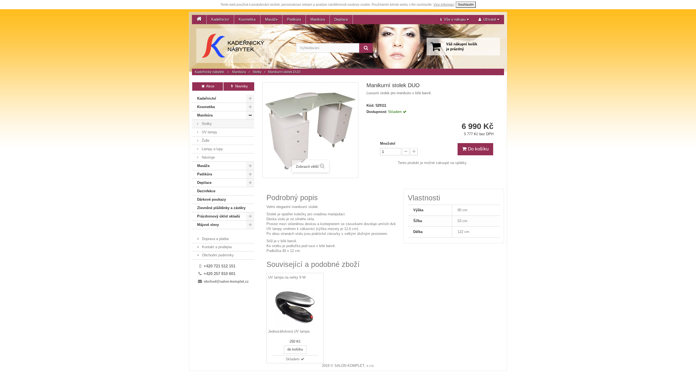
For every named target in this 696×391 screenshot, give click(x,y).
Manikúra (317, 19)
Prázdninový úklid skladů (218, 216)
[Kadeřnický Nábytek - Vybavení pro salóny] (233, 46)
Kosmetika (247, 19)
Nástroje (208, 157)
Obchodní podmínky (217, 255)
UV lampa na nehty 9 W (287, 277)
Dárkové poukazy (211, 199)
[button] (455, 19)
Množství (387, 143)
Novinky (241, 86)
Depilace (341, 19)
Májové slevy (208, 225)
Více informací (443, 5)
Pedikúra (294, 19)
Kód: (370, 105)
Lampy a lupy (212, 149)
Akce (209, 86)
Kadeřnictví (220, 19)
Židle (205, 140)
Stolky (257, 72)
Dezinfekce (206, 191)
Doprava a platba (215, 239)
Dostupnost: (376, 112)
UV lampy (209, 132)
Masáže (271, 19)
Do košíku (478, 149)
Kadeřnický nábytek (209, 72)
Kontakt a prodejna (216, 247)
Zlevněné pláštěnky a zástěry (221, 208)
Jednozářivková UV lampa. (289, 331)
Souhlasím (466, 5)
